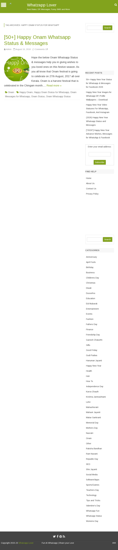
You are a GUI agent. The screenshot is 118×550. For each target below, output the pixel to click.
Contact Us (91, 188)
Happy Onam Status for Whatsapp (51, 92)
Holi (88, 376)
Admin (9, 49)
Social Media (92, 474)
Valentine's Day (93, 505)
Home (88, 178)
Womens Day (92, 521)
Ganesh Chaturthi (94, 340)
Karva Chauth (92, 391)
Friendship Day (93, 335)
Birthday (90, 267)
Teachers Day (92, 490)
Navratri (89, 433)
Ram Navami (92, 454)
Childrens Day (92, 278)
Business (90, 272)
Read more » (54, 85)
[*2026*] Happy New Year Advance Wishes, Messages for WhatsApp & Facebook (99, 134)
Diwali (88, 288)
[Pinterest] (60, 536)
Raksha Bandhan (94, 448)
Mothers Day (92, 428)
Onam (11, 92)
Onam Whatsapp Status (58, 96)
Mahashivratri (92, 407)
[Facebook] (57, 536)
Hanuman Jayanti (94, 360)
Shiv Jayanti (91, 469)
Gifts (88, 345)
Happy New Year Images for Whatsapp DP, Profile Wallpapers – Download (99, 96)
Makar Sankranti (93, 417)
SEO (88, 464)
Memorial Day (92, 423)
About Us (90, 183)
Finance (89, 329)
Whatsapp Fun (92, 511)
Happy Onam (26, 92)
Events (89, 314)
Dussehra (90, 293)
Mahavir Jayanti (93, 412)
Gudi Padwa (91, 355)
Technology (91, 495)
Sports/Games (92, 485)
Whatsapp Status (94, 516)
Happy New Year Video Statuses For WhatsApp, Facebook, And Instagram (97, 108)
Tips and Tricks (93, 500)
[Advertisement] (101, 50)
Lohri (88, 402)
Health (89, 371)
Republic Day (92, 459)
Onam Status (38, 96)
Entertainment (92, 309)
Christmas (90, 283)
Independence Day (94, 386)
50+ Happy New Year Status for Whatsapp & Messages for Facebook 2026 (99, 83)
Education (90, 298)
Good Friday (91, 350)
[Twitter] (54, 536)
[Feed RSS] (64, 536)
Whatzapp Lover (42, 5)
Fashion (89, 319)
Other (88, 443)
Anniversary (91, 257)
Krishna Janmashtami (96, 397)
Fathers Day (91, 324)
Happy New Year (93, 366)
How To (89, 381)
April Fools (91, 262)
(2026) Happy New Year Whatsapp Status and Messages (97, 121)
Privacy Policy (92, 194)
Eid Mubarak (91, 303)
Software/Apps (92, 479)
